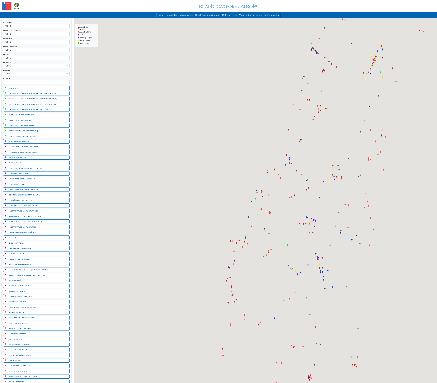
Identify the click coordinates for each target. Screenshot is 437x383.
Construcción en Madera (207, 15)
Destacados (171, 15)
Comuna (6, 70)
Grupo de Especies (10, 46)
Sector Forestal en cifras (267, 15)
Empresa (6, 78)
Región (6, 54)
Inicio (160, 15)
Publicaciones (186, 15)
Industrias (7, 22)
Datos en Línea (229, 15)
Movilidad (7, 38)
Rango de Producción (12, 30)
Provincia (7, 62)
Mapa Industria (246, 15)
